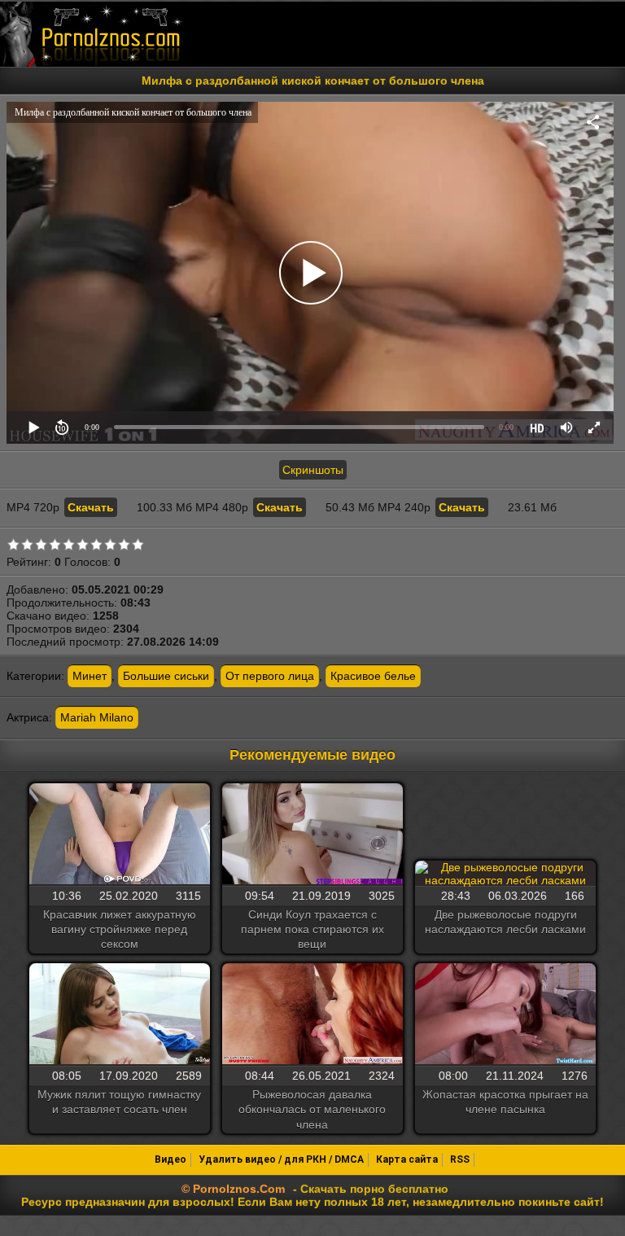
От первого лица (269, 675)
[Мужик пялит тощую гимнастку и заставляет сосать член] (119, 1015)
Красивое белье (373, 675)
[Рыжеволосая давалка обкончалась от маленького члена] (312, 1015)
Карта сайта (407, 1159)
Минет (89, 675)
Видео (170, 1159)
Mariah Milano (96, 717)
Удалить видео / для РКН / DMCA (281, 1159)
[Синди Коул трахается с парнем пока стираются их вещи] (312, 835)
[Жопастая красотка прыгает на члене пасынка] (505, 1015)
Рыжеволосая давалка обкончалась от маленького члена (312, 1109)
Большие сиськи (166, 675)
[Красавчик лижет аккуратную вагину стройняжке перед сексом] (119, 835)
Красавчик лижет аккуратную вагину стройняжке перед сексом (119, 929)
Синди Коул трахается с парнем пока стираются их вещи (312, 929)
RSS (460, 1159)
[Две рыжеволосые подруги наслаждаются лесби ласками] (505, 874)
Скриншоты (312, 469)
